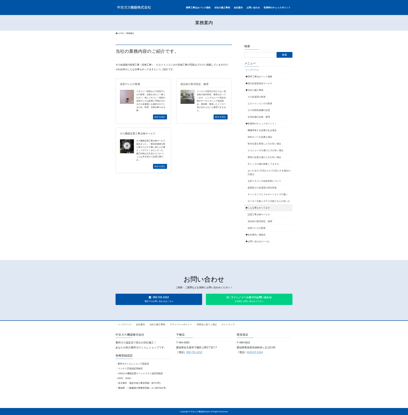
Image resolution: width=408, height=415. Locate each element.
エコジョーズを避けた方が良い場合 (265, 150)
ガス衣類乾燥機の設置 (259, 110)
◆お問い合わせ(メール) (257, 241)
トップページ (252, 70)
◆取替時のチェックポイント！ (261, 123)
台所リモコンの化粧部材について (264, 181)
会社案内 (140, 324)
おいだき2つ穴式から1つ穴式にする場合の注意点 (269, 172)
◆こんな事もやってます (257, 207)
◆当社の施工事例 (254, 90)
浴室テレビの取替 (257, 228)
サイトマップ (228, 324)
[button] (159, 299)
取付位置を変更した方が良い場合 (264, 143)
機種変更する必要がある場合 (262, 130)
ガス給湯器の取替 (257, 96)
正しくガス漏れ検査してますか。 (264, 164)
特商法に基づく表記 (207, 324)
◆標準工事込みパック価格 (258, 76)
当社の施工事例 (157, 324)
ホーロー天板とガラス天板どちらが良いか (269, 201)
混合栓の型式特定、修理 (260, 221)
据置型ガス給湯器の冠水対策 (262, 187)
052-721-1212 (194, 352)
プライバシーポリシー (181, 324)
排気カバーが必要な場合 (260, 137)
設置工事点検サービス (259, 214)
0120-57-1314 (255, 352)
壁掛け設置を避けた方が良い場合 (264, 157)
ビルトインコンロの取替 (260, 103)
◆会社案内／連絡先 (255, 234)
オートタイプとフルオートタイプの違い (268, 194)
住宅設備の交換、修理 (259, 117)
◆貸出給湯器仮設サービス (258, 83)
